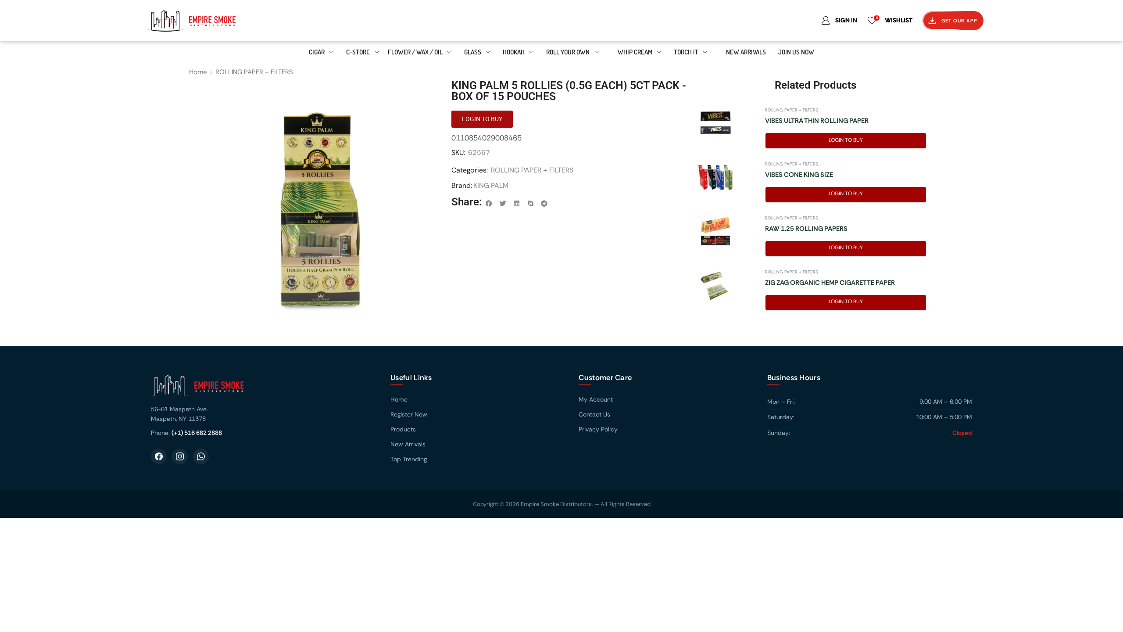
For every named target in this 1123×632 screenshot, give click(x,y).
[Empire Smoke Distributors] (262, 388)
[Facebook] (159, 456)
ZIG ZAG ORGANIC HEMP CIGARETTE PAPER (830, 283)
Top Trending (408, 459)
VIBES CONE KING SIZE (799, 175)
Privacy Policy (598, 429)
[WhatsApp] (201, 456)
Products (403, 429)
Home (198, 72)
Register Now (408, 414)
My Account (596, 399)
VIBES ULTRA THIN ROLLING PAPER (817, 121)
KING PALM (490, 185)
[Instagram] (180, 456)
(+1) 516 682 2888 (197, 433)
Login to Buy (846, 140)
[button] (489, 204)
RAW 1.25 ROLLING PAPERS (806, 229)
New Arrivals (408, 444)
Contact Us (594, 414)
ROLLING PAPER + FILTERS (254, 72)
